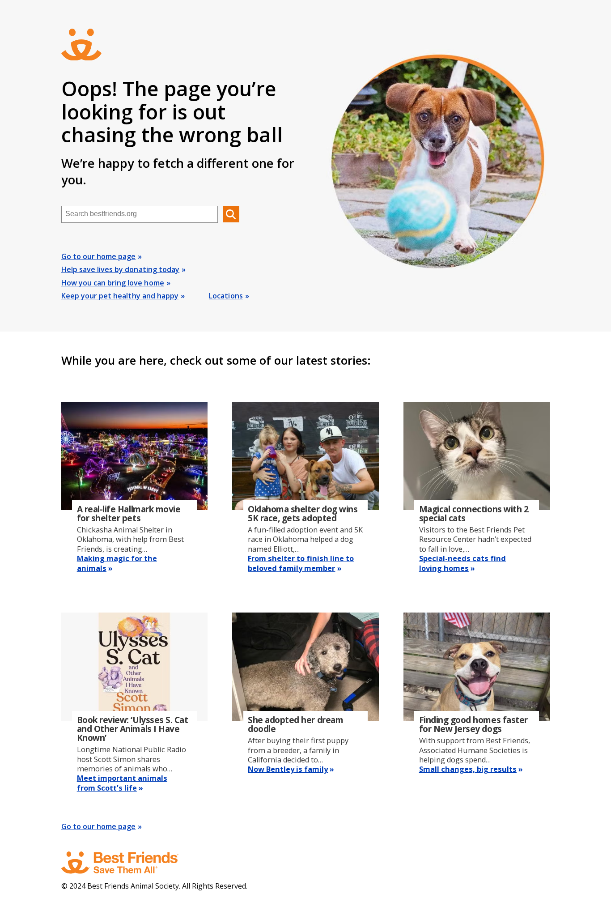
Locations (226, 296)
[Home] (128, 862)
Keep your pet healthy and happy (119, 296)
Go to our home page (98, 256)
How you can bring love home (112, 283)
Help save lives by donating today (120, 269)
